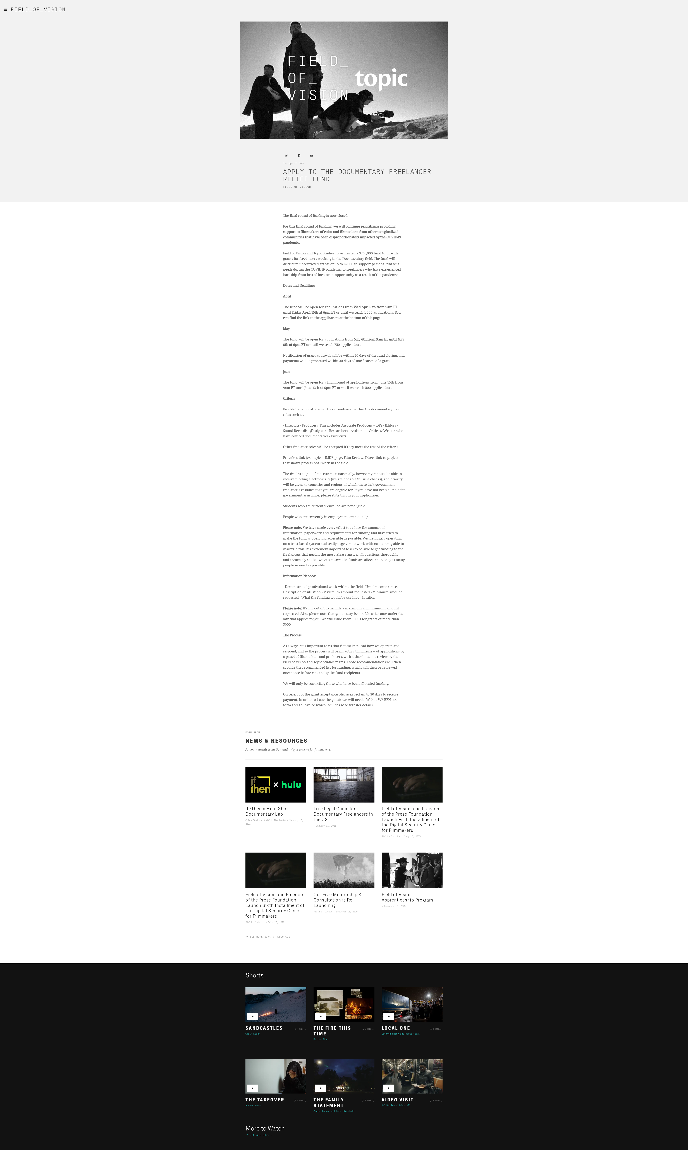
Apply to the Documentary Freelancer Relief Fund (357, 175)
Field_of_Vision (38, 10)
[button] (5, 9)
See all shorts (259, 1135)
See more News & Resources (270, 936)
